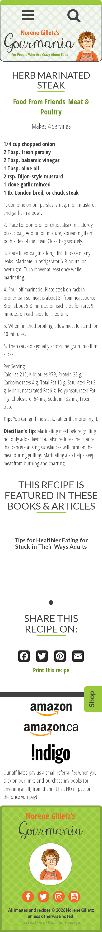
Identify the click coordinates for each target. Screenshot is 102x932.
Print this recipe (51, 670)
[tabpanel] (51, 562)
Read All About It (27, 556)
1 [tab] (51, 602)
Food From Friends (39, 101)
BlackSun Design (64, 922)
